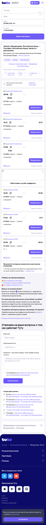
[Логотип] (6, 3)
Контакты (5, 500)
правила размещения (22, 375)
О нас (3, 496)
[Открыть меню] (42, 3)
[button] (4, 476)
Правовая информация (9, 503)
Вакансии (5, 498)
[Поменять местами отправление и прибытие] (40, 13)
